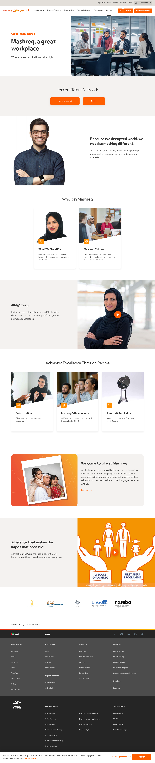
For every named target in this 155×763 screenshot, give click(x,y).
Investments (15, 679)
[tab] (39, 11)
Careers (109, 10)
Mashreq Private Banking (53, 730)
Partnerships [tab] (98, 10)
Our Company (39, 10)
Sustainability (84, 679)
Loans (13, 668)
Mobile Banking (50, 683)
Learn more (30, 758)
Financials (82, 651)
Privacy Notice (118, 724)
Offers (13, 684)
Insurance (14, 662)
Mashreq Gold (50, 724)
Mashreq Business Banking (54, 741)
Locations (116, 688)
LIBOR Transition (84, 668)
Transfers (14, 673)
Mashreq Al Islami (51, 746)
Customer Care (118, 651)
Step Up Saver (50, 668)
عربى (99, 3)
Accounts (14, 651)
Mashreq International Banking (89, 719)
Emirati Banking (50, 719)
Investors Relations (54, 10)
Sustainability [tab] (69, 10)
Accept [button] (141, 757)
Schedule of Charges (120, 730)
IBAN (47, 651)
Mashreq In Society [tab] (83, 10)
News (130, 3)
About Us (123, 3)
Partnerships (83, 673)
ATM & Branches (112, 3)
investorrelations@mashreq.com (124, 673)
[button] (121, 757)
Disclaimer (117, 719)
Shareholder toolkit (86, 657)
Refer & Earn (15, 690)
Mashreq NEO (50, 714)
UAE (103, 3)
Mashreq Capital (84, 730)
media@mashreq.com (120, 668)
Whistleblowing (118, 657)
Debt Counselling (119, 662)
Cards (13, 657)
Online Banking (50, 688)
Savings (48, 662)
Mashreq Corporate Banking (88, 714)
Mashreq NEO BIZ (51, 735)
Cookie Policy (118, 714)
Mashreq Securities (86, 725)
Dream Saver (49, 657)
